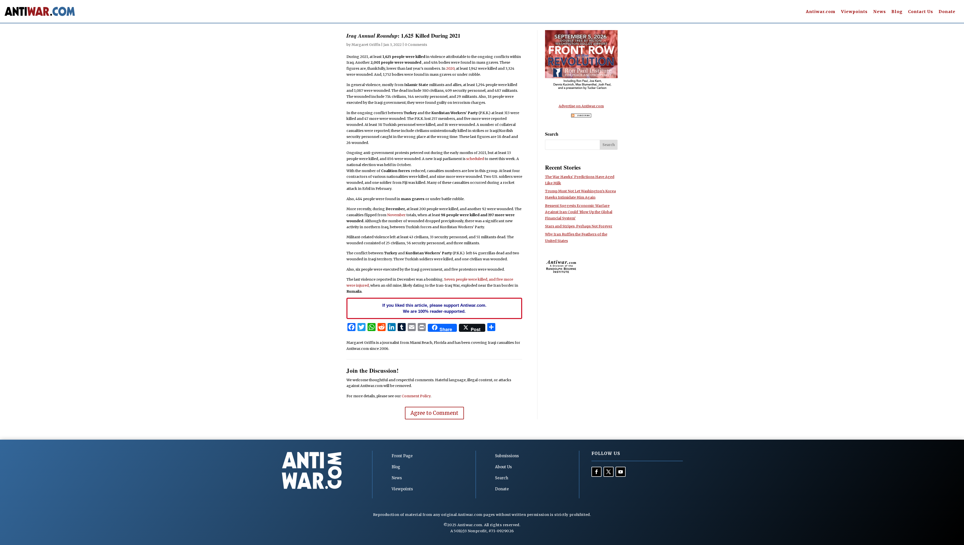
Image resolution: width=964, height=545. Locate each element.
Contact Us (920, 12)
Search (501, 478)
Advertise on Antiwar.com (581, 106)
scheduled (475, 159)
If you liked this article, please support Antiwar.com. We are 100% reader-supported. (434, 308)
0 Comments (416, 44)
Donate (947, 12)
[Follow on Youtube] (621, 472)
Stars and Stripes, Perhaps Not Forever (578, 226)
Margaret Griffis (365, 44)
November (396, 215)
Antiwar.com (820, 12)
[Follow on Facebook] (596, 472)
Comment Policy (416, 396)
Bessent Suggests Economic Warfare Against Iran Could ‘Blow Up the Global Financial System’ (578, 211)
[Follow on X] (609, 472)
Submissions (507, 455)
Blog (896, 12)
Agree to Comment (434, 413)
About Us (503, 466)
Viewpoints (854, 12)
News (879, 12)
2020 (450, 68)
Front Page (402, 455)
